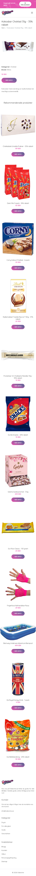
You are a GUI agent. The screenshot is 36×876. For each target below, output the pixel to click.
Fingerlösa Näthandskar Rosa (18, 606)
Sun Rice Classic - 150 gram (18, 549)
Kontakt (4, 850)
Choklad (13, 67)
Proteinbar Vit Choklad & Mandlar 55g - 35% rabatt (18, 377)
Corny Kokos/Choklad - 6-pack (18, 260)
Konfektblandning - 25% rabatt (18, 757)
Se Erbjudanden (25, 4)
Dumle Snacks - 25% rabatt (18, 435)
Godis (4, 830)
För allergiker (6, 826)
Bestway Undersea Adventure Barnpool (18, 643)
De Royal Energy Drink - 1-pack (18, 700)
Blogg (4, 847)
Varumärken (6, 834)
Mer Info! (9, 80)
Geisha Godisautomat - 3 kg (18, 492)
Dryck (4, 822)
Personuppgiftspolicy (9, 858)
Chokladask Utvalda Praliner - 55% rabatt (18, 146)
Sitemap (4, 861)
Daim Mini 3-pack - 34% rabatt (18, 203)
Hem (3, 28)
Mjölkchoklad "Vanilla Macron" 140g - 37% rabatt (18, 318)
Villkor (4, 854)
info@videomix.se (8, 811)
